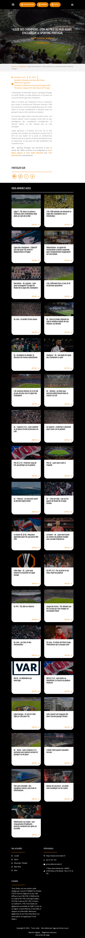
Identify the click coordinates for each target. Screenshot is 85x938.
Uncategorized (21, 66)
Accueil (14, 66)
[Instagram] (20, 176)
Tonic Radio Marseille (34, 153)
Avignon (41, 38)
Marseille (49, 38)
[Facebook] (14, 176)
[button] (72, 5)
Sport (33, 38)
